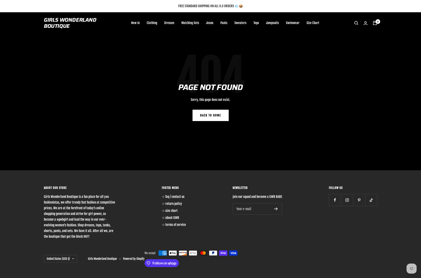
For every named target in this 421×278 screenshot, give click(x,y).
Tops (256, 23)
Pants (223, 23)
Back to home (210, 115)
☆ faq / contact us (173, 197)
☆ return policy (172, 204)
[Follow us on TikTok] (371, 200)
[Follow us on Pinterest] (359, 200)
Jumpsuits (272, 23)
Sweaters (240, 23)
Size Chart (313, 23)
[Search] (356, 23)
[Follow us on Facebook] (335, 200)
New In (135, 23)
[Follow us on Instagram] (347, 200)
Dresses (169, 23)
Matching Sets (190, 23)
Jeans (209, 23)
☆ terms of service (174, 225)
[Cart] (375, 23)
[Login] (365, 23)
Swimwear (293, 23)
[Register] (276, 208)
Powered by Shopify (133, 258)
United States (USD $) (58, 258)
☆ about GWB (170, 218)
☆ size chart (170, 211)
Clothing (152, 23)
